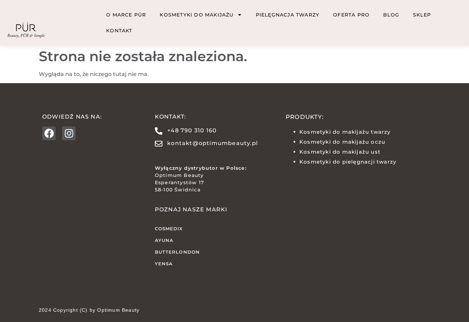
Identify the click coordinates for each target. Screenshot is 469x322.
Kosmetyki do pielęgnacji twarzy (347, 161)
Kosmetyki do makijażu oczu (342, 141)
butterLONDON (177, 252)
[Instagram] (69, 133)
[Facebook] (49, 133)
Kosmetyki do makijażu (196, 15)
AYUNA (164, 240)
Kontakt (119, 30)
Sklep (422, 15)
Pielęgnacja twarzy (288, 15)
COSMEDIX (169, 228)
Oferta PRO (351, 15)
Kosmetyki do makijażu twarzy (345, 132)
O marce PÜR (126, 15)
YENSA (164, 263)
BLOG (391, 15)
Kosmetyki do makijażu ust (339, 151)
